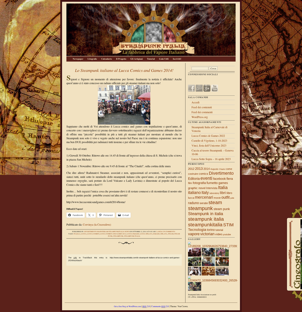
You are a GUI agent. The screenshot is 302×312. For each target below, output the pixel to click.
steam (171, 234)
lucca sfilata (146, 234)
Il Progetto (121, 58)
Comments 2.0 (159, 306)
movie (217, 197)
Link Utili (164, 58)
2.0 (146, 306)
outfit (225, 197)
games (223, 183)
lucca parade (133, 234)
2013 (199, 169)
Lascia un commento (165, 232)
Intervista (211, 188)
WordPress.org (200, 117)
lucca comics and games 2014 (113, 234)
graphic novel (197, 188)
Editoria (194, 178)
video (218, 234)
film (190, 183)
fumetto (212, 183)
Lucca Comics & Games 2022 (208, 135)
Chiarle (222, 169)
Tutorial (151, 58)
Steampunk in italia (205, 213)
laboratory (214, 193)
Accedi (195, 102)
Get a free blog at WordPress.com (127, 306)
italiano (194, 192)
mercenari (204, 197)
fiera (229, 178)
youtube (227, 234)
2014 (206, 168)
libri (223, 193)
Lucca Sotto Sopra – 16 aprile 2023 (211, 159)
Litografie (92, 58)
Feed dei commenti (202, 112)
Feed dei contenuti (202, 107)
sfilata (163, 234)
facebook (219, 178)
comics (203, 173)
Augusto (214, 169)
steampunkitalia (205, 224)
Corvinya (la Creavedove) (97, 224)
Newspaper (78, 58)
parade (156, 234)
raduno (193, 203)
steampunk (118, 236)
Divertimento (90, 232)
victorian (207, 234)
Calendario (106, 58)
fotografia (199, 183)
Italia (223, 187)
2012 (191, 169)
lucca (84, 234)
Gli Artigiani (136, 58)
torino (211, 230)
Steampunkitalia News (119, 232)
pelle (232, 198)
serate (204, 203)
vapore (194, 234)
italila (77, 234)
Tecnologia (197, 230)
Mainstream (102, 232)
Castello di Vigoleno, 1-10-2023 (209, 140)
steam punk (222, 209)
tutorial (219, 229)
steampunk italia (132, 236)
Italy (205, 192)
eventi (206, 178)
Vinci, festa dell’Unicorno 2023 (209, 145)
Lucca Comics (93, 234)
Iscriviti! (177, 58)
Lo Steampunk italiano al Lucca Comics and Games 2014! (124, 70)
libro (229, 193)
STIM (228, 224)
